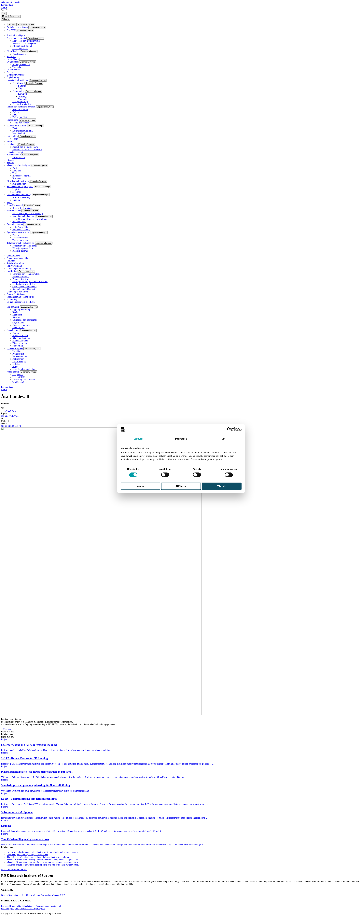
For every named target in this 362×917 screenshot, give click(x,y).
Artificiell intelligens (16, 35)
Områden (11, 24)
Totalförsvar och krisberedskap (20, 243)
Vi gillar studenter (20, 382)
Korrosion (16, 178)
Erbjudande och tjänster (17, 27)
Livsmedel (11, 160)
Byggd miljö (12, 62)
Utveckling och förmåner (23, 379)
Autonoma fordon (20, 109)
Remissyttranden (19, 356)
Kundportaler (7, 5)
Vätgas (21, 88)
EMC (14, 114)
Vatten (15, 139)
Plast (14, 168)
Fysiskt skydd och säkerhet (24, 246)
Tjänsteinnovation (20, 240)
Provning (11, 261)
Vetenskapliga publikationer (24, 369)
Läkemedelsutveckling (22, 131)
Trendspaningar (19, 361)
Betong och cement (21, 64)
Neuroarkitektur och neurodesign (33, 219)
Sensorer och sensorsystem (24, 43)
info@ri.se (40, 908)
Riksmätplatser (19, 184)
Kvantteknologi (14, 154)
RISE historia (18, 327)
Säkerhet (16, 317)
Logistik (16, 189)
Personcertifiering (20, 279)
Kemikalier (12, 144)
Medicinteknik (18, 133)
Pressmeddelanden (9, 906)
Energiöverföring (20, 101)
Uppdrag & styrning (21, 309)
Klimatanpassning (15, 152)
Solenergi (22, 96)
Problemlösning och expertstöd (20, 297)
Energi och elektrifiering (17, 80)
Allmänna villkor (27, 908)
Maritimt (10, 162)
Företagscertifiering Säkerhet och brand (30, 281)
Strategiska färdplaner (16, 294)
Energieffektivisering (21, 104)
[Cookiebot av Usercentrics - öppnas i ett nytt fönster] (229, 429)
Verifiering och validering (23, 284)
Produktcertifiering (20, 276)
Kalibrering (12, 299)
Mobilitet (16, 192)
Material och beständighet (18, 165)
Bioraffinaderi (13, 51)
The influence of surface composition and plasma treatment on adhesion (39, 857)
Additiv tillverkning (21, 197)
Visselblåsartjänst (20, 340)
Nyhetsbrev (17, 364)
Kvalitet (16, 312)
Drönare (16, 112)
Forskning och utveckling (18, 258)
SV (2, 7)
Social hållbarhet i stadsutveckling (27, 213)
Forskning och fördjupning (19, 268)
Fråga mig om (7, 731)
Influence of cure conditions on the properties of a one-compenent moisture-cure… (43, 865)
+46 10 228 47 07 (9, 411)
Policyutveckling (14, 266)
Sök (3, 10)
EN (5, 7)
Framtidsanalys (13, 255)
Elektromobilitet (19, 117)
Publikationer (7, 734)
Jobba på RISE (58, 895)
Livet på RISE (18, 377)
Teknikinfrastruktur (15, 263)
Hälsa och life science (16, 125)
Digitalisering (13, 77)
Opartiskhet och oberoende (24, 286)
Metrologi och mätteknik (18, 181)
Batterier (22, 86)
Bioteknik (11, 56)
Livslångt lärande (20, 237)
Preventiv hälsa (19, 221)
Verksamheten (13, 307)
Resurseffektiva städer (22, 208)
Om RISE (11, 30)
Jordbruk (11, 141)
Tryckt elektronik (20, 48)
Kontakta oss (12, 330)
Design (15, 235)
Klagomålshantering (21, 338)
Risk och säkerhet (20, 251)
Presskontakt (18, 354)
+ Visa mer (6, 729)
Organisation (18, 322)
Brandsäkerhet (13, 59)
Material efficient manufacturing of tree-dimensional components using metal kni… (44, 859)
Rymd (9, 202)
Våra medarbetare (20, 335)
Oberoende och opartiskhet (24, 320)
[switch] (165, 475)
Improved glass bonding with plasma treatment (27, 854)
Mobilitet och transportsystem (20, 186)
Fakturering (17, 346)
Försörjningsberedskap (22, 248)
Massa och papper (20, 122)
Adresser (16, 333)
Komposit (16, 170)
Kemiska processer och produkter (27, 149)
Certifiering (12, 271)
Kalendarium (18, 359)
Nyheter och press (15, 348)
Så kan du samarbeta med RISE (21, 302)
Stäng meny (15, 16)
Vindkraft (22, 99)
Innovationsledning (21, 229)
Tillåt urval (181, 486)
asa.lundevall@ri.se (10, 416)
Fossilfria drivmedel (21, 54)
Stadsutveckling (14, 210)
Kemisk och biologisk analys (25, 147)
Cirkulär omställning (21, 227)
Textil (15, 173)
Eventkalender (56, 906)
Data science (12, 72)
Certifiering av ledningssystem (25, 274)
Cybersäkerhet (13, 69)
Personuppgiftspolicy (10, 908)
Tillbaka (5, 19)
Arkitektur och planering (23, 216)
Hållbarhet (17, 315)
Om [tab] (223, 439)
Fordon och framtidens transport (21, 107)
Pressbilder (17, 351)
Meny (4, 16)
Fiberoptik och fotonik (22, 46)
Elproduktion (18, 91)
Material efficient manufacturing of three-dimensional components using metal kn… (44, 862)
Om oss (4, 895)
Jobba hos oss (13, 372)
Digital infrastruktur (15, 75)
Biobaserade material (21, 176)
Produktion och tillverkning (19, 194)
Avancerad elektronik (16, 38)
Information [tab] (181, 439)
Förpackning (12, 120)
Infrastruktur (12, 136)
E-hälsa (15, 128)
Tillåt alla (221, 486)
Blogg (15, 366)
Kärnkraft (22, 94)
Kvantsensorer (18, 157)
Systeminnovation (15, 224)
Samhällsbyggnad (15, 205)
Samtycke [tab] (139, 439)
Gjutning (16, 200)
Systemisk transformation (18, 232)
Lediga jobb (17, 374)
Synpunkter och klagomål (23, 289)
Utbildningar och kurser (17, 291)
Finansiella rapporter (21, 325)
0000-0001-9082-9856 (11, 426)
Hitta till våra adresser (30, 895)
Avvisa (140, 486)
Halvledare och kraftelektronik (26, 41)
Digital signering (19, 343)
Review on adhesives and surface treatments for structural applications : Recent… (43, 852)
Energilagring (18, 83)
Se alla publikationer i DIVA (14, 869)
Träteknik (16, 67)
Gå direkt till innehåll (10, 2)
